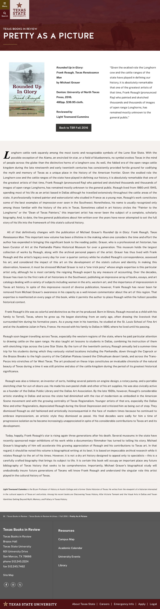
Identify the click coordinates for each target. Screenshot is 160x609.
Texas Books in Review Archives (43, 516)
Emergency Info (124, 604)
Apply (141, 604)
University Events (69, 556)
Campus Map (66, 539)
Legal (153, 604)
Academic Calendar (70, 548)
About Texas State (83, 604)
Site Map (8, 575)
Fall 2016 (64, 516)
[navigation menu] (4, 4)
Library (62, 565)
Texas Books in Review (20, 29)
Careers (105, 604)
